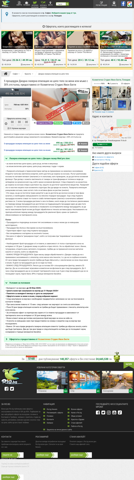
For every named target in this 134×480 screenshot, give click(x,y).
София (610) (99, 168)
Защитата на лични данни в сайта (59, 430)
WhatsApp (58, 123)
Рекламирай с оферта (54, 413)
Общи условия (76, 416)
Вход (114, 5)
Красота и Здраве (77, 419)
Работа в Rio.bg (77, 426)
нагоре (129, 364)
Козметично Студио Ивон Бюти (53, 339)
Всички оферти (76, 409)
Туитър (78, 123)
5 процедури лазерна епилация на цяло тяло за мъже (27, 150)
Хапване (49, 423)
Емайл (86, 123)
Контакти (50, 419)
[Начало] (6, 74)
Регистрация (101, 5)
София (15, 74)
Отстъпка (8, 109)
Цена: (17, 90)
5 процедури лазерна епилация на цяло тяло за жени (27, 144)
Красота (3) (98, 170)
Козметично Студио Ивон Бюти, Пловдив (111, 80)
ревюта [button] (114, 84)
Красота (28, 74)
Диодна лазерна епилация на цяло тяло (53, 74)
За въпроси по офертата (104, 157)
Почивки (26, 5)
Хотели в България (34, 6)
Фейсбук (68, 123)
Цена (6, 105)
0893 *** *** (103, 144)
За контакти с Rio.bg (102, 160)
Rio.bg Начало (51, 409)
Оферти (19, 5)
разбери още (43, 455)
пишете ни (7, 455)
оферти (125, 84)
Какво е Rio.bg (76, 413)
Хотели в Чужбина (43, 6)
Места (50, 5)
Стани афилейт (76, 423)
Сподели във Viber (44, 123)
